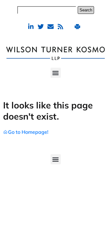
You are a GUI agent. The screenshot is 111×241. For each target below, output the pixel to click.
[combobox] (46, 10)
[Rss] (60, 26)
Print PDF (78, 26)
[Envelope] (50, 26)
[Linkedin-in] (31, 26)
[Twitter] (41, 26)
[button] (56, 73)
